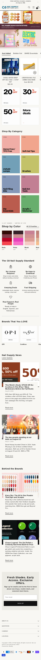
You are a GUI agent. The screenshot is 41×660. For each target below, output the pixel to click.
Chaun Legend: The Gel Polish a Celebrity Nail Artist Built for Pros (19, 543)
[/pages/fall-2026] (20, 20)
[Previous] (3, 2)
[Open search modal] (29, 7)
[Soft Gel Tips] (30, 144)
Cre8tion (23, 344)
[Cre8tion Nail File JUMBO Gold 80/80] (28, 66)
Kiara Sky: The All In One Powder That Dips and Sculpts (19, 496)
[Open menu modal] (33, 7)
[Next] (38, 2)
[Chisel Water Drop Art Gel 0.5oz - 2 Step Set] (10, 66)
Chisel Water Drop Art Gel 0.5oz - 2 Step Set (10, 80)
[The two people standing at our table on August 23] (20, 427)
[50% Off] (11, 116)
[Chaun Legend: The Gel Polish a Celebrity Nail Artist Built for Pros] (20, 532)
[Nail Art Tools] (30, 184)
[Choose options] (34, 72)
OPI (3, 344)
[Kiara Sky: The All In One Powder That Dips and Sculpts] (20, 485)
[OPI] (10, 334)
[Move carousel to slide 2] (19, 43)
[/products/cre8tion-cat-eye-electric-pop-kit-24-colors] (20, 38)
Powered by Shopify (7, 646)
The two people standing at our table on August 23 (18, 438)
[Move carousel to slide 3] (21, 43)
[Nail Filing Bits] (11, 184)
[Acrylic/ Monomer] (30, 204)
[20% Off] (11, 96)
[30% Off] (30, 96)
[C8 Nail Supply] (10, 7)
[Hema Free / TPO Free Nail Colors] (11, 144)
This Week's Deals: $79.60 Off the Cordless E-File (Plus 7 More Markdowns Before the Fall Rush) (19, 387)
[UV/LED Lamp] (11, 164)
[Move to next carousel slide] (28, 43)
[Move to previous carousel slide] (13, 43)
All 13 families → (32, 226)
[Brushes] (30, 164)
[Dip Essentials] (11, 204)
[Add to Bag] (16, 72)
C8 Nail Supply (16, 642)
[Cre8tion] (28, 334)
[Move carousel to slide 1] (16, 43)
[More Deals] (30, 116)
